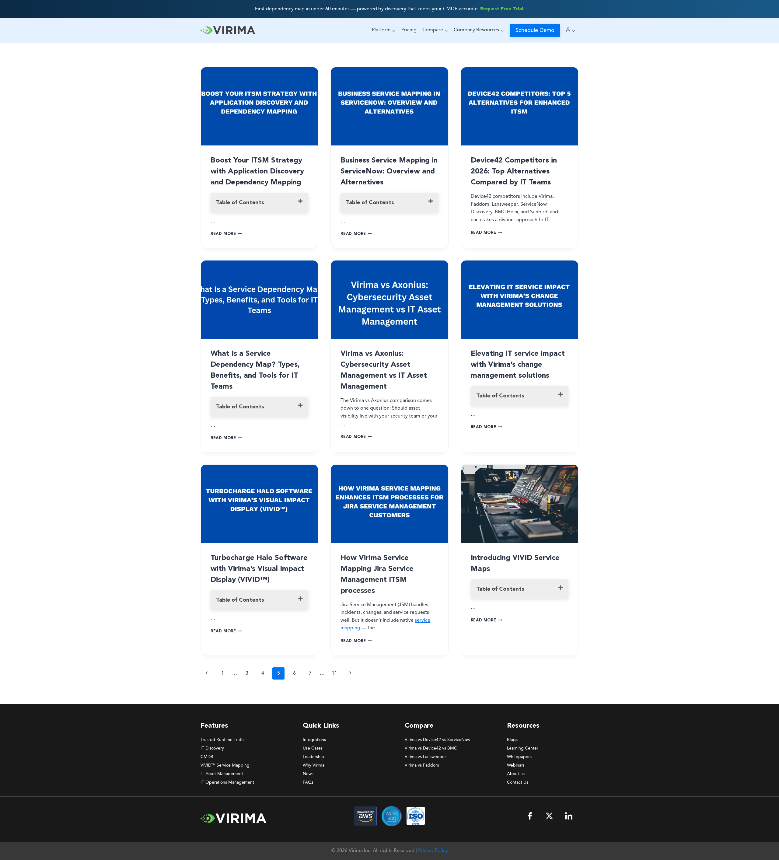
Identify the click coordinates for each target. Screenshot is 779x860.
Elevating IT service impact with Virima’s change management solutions (518, 364)
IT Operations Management (227, 782)
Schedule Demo (534, 30)
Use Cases (313, 748)
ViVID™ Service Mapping (225, 765)
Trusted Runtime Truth (222, 740)
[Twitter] (549, 816)
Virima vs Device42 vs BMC (431, 748)
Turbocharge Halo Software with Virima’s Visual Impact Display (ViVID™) (259, 569)
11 (334, 673)
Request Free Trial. (502, 9)
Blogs (512, 740)
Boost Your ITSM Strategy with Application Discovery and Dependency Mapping (257, 171)
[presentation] (259, 106)
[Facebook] (530, 816)
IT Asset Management (222, 774)
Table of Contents (240, 202)
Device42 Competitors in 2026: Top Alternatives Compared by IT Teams (514, 171)
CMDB (207, 757)
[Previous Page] (207, 673)
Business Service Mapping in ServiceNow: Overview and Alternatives (389, 171)
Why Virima (313, 765)
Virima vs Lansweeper (425, 757)
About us (516, 774)
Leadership (313, 757)
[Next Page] (350, 673)
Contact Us (517, 782)
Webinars (516, 765)
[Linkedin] (568, 816)
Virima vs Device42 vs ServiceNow (437, 740)
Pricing (409, 30)
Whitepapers (519, 757)
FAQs (308, 782)
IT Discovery (212, 748)
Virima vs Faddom (422, 765)
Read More (226, 234)
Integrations (314, 740)
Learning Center (522, 748)
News (308, 774)
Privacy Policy (433, 850)
